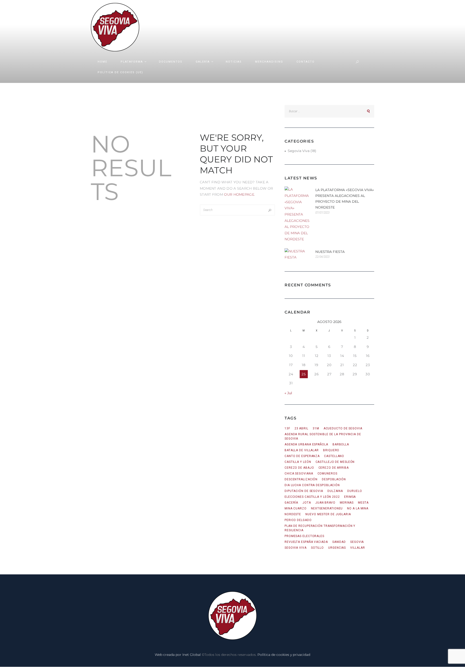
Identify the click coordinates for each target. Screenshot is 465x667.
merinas (347, 502)
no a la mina (357, 508)
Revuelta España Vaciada (306, 542)
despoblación (334, 479)
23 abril (301, 428)
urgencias (337, 547)
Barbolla (341, 444)
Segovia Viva (299, 151)
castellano (334, 456)
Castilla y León (298, 462)
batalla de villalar (302, 450)
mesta (363, 502)
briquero (331, 450)
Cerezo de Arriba (333, 467)
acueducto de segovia (343, 428)
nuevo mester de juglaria (328, 514)
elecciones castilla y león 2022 (312, 496)
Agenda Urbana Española (306, 444)
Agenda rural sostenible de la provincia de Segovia (323, 436)
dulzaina (335, 491)
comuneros (327, 473)
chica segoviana (299, 473)
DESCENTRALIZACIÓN (301, 479)
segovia (357, 542)
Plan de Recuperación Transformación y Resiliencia (320, 528)
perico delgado (298, 520)
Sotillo (317, 547)
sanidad (339, 542)
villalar (357, 547)
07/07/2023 (322, 212)
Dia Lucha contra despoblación (312, 485)
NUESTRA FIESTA (330, 251)
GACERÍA (291, 502)
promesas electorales (304, 536)
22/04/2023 (322, 256)
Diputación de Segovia (304, 491)
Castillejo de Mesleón (335, 462)
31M (316, 428)
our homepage (239, 194)
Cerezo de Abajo (299, 467)
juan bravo (325, 502)
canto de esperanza (302, 456)
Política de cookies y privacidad (283, 654)
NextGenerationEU (327, 508)
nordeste (293, 514)
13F (287, 428)
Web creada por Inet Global (178, 654)
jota (306, 502)
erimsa (350, 496)
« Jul (288, 393)
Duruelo (354, 491)
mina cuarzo (296, 508)
